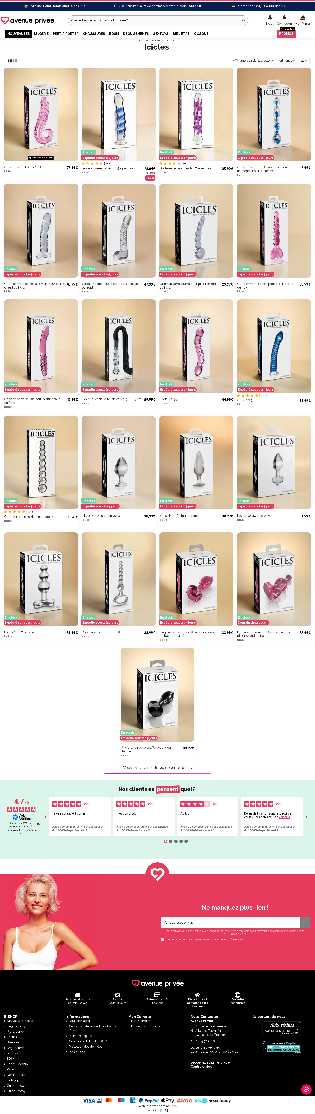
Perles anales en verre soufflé (102, 632)
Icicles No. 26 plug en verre (179, 515)
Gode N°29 (244, 400)
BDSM (11, 1058)
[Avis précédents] (45, 817)
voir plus (284, 817)
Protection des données (85, 1046)
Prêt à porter (15, 1031)
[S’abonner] (305, 922)
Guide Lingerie (17, 1085)
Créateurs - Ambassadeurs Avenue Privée (93, 1028)
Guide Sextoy (16, 1091)
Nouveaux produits (20, 1021)
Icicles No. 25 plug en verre (101, 515)
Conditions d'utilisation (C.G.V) (90, 1041)
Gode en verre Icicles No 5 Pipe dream (109, 168)
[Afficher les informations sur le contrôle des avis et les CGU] (38, 824)
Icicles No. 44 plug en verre (256, 515)
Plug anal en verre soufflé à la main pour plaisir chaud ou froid (265, 634)
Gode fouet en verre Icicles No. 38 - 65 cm (111, 399)
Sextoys (12, 1053)
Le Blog (12, 1080)
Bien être (13, 1042)
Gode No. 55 (168, 399)
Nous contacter (79, 1021)
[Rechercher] (243, 20)
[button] (270, 20)
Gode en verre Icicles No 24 (23, 167)
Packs (11, 1069)
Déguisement (16, 1048)
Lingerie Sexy (16, 1026)
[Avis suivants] (306, 817)
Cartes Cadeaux (17, 1064)
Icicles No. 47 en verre (19, 632)
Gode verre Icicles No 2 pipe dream (29, 516)
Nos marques (16, 1074)
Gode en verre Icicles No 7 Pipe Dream (187, 168)
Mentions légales (81, 1036)
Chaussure (14, 1037)
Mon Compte (140, 1021)
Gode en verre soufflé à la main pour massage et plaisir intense (262, 169)
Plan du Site (77, 1052)
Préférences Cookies (145, 1026)
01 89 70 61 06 (205, 1041)
